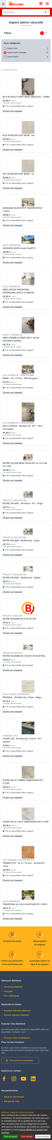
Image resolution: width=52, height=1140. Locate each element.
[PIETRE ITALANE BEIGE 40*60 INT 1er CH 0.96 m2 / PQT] (28, 457)
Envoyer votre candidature (17, 1038)
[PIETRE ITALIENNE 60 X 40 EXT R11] (28, 608)
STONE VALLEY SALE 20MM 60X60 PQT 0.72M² (26, 821)
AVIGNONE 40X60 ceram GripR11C (19, 248)
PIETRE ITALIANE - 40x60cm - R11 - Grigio (23, 503)
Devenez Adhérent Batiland (17, 1010)
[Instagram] (14, 1079)
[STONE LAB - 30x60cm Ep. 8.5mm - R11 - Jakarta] (28, 728)
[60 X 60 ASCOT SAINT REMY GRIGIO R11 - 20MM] (28, 87)
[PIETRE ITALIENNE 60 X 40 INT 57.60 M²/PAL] (28, 647)
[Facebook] (4, 1079)
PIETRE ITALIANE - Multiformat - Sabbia (21, 577)
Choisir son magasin (12, 111)
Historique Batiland (13, 986)
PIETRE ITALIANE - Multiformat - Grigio (21, 540)
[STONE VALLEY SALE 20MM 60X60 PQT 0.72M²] (28, 814)
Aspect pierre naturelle (16, 52)
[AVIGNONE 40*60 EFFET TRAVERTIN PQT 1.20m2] (28, 202)
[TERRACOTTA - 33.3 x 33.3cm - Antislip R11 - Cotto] (28, 852)
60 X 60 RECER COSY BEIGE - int (18, 174)
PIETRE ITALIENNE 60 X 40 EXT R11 (19, 619)
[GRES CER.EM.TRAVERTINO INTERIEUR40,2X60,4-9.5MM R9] (28, 279)
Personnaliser (42, 1136)
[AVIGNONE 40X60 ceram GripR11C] (28, 240)
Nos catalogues (11, 995)
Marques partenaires (14, 1096)
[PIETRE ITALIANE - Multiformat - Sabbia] (28, 569)
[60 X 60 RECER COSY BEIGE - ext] (28, 128)
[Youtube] (23, 1079)
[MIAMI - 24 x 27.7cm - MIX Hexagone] (28, 370)
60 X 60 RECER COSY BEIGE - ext (19, 135)
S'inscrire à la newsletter (21, 1060)
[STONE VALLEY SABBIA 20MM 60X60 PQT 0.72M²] (28, 772)
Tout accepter (10, 1136)
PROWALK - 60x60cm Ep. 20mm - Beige (22, 697)
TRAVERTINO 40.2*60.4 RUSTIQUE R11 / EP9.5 (25, 904)
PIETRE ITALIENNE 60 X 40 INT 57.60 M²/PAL (24, 656)
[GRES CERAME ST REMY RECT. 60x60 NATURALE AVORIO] (28, 325)
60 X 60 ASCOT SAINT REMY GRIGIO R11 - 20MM (26, 97)
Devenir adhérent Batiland (16, 1015)
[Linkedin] (33, 1079)
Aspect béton (13, 56)
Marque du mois (12, 1101)
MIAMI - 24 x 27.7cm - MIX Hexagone (20, 378)
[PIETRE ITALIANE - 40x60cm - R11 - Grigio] (28, 495)
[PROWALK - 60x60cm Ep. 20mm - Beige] (28, 687)
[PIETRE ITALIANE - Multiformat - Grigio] (28, 532)
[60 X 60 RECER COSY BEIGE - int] (28, 166)
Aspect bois (12, 48)
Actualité (8, 991)
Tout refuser (27, 1136)
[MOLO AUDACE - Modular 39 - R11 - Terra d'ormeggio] (28, 412)
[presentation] (3, 4)
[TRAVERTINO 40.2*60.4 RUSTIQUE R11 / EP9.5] (28, 895)
